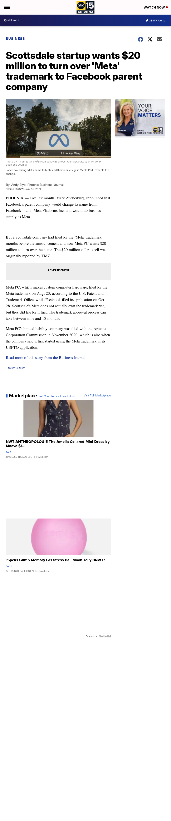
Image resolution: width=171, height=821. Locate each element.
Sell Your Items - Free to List (57, 396)
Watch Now (155, 7)
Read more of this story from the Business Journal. (46, 357)
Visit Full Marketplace (97, 395)
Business (16, 38)
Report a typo (16, 367)
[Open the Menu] (7, 7)
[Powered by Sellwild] (105, 636)
